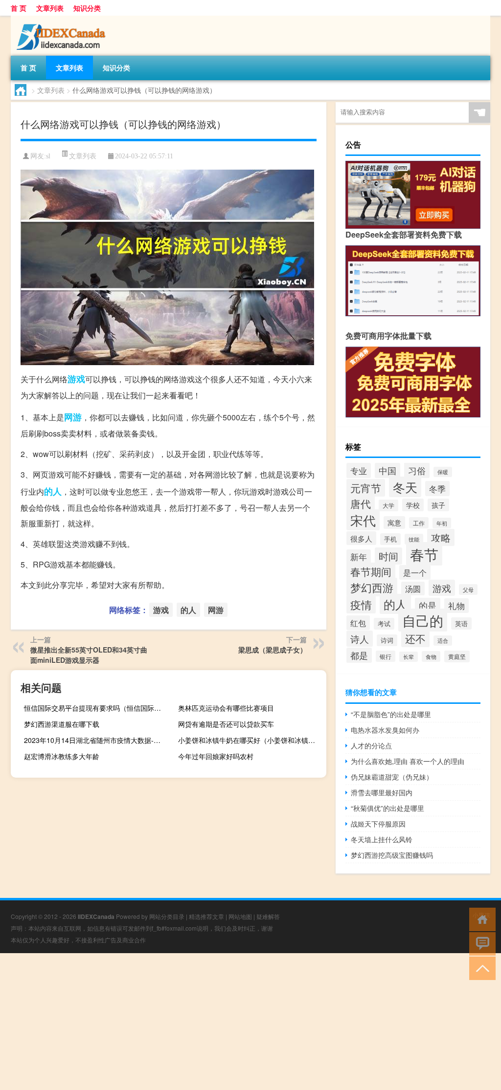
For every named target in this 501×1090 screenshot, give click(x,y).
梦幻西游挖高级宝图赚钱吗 (392, 855)
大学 (388, 505)
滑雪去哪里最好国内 (381, 792)
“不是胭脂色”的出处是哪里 (391, 714)
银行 (385, 656)
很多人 (361, 538)
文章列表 (50, 8)
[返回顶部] (480, 968)
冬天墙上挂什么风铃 (381, 839)
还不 (415, 638)
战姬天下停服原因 (378, 823)
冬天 (405, 487)
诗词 (387, 640)
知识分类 (87, 8)
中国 (387, 470)
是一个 (415, 572)
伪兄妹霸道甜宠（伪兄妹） (392, 777)
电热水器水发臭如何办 (385, 730)
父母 (468, 589)
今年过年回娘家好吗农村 (215, 756)
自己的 (422, 620)
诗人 (359, 638)
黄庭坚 (457, 656)
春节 (424, 554)
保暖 (442, 472)
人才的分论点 (371, 745)
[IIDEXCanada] (62, 19)
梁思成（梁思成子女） (272, 649)
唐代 (360, 503)
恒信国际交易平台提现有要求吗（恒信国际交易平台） (97, 708)
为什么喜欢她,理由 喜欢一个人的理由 (407, 761)
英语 (461, 623)
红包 (358, 623)
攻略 (441, 537)
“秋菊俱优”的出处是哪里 (387, 808)
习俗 (417, 470)
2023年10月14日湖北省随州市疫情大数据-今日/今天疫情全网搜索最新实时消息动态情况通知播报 (97, 740)
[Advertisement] (250, 1021)
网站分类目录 (166, 916)
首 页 (18, 8)
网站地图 (240, 916)
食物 (431, 656)
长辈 (408, 656)
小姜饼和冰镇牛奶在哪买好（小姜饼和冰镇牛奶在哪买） (251, 740)
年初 (441, 523)
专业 (358, 470)
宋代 (363, 520)
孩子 (438, 505)
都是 (359, 655)
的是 (427, 605)
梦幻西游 (371, 587)
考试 (384, 623)
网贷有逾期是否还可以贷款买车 (226, 724)
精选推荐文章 (206, 916)
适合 (442, 640)
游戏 (76, 378)
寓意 (394, 522)
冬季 (437, 488)
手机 (390, 539)
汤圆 (413, 588)
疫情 (361, 604)
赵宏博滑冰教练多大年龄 (61, 756)
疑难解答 (268, 916)
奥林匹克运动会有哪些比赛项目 (226, 708)
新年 (358, 557)
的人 (53, 491)
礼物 (456, 605)
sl (48, 156)
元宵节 (365, 487)
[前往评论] (480, 943)
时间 (388, 556)
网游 (73, 417)
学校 (413, 505)
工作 (419, 523)
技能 (414, 539)
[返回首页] (480, 919)
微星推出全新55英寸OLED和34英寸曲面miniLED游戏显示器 (88, 655)
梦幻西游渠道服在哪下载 (61, 724)
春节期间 (370, 571)
